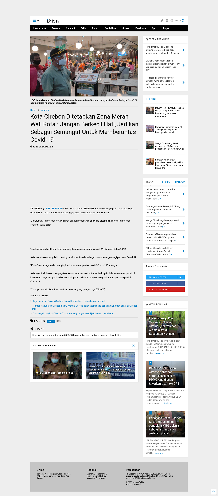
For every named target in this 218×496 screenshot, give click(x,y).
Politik (95, 28)
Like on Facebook (157, 283)
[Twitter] (161, 21)
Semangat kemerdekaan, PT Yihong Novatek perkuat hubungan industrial (168, 130)
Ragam (166, 28)
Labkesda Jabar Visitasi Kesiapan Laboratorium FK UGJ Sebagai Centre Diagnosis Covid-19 (110, 369)
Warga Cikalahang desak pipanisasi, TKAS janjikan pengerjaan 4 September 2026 (169, 146)
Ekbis (83, 28)
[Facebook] (167, 21)
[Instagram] (172, 21)
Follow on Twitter (158, 277)
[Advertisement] (84, 185)
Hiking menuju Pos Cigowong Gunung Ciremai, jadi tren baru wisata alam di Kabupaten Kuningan (163, 326)
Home (33, 110)
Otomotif (70, 28)
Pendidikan (110, 28)
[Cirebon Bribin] (53, 21)
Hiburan (125, 28)
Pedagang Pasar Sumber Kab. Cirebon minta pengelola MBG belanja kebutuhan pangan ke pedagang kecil (165, 425)
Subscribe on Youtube (159, 289)
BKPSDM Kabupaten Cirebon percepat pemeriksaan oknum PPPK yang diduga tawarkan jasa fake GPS (164, 375)
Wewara (56, 28)
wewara (45, 110)
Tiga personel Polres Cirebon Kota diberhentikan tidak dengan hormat (69, 301)
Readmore (159, 353)
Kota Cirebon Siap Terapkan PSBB (55, 372)
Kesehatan (140, 28)
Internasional (39, 28)
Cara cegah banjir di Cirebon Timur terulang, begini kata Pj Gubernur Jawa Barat (73, 313)
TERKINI (151, 99)
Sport (154, 28)
